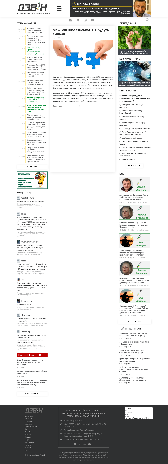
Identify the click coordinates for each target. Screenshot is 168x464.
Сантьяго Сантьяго (30, 242)
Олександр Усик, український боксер (136, 128)
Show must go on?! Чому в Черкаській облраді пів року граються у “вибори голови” (131, 252)
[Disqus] (83, 138)
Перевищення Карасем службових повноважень (32, 372)
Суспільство (29, 442)
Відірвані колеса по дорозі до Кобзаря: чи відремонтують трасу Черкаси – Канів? (134, 225)
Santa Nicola (26, 301)
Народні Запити (29, 355)
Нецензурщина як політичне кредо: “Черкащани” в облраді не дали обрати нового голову (134, 280)
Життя (27, 450)
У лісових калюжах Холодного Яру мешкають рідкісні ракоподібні (29, 254)
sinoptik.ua (145, 418)
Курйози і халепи (31, 426)
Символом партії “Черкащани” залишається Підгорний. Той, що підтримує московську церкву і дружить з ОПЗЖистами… (133, 309)
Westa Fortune (27, 198)
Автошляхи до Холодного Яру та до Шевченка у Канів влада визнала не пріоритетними (133, 197)
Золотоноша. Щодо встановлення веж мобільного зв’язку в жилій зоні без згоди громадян (32, 382)
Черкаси (28, 447)
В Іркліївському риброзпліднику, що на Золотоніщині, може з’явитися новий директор (31, 234)
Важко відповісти (128, 159)
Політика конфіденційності (35, 455)
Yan (22, 280)
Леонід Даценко (142, 202)
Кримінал (28, 421)
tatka (23, 261)
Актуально (29, 416)
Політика (28, 434)
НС (26, 429)
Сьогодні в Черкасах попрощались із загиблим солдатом (30, 294)
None (23, 214)
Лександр (25, 315)
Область (28, 432)
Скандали (28, 437)
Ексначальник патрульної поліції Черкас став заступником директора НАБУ (32, 324)
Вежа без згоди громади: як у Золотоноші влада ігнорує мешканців (30, 362)
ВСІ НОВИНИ (32, 166)
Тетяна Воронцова (143, 230)
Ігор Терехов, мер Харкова (132, 138)
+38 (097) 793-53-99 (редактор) (75, 424)
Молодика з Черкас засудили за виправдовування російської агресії (30, 272)
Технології (28, 445)
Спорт (27, 440)
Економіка (28, 419)
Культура (28, 424)
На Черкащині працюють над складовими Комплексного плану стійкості (29, 206)
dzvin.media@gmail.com (73, 421)
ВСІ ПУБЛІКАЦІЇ (134, 321)
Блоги (134, 202)
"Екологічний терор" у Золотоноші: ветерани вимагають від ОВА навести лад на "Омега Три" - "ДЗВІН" (31, 347)
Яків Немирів (141, 258)
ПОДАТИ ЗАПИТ (32, 394)
